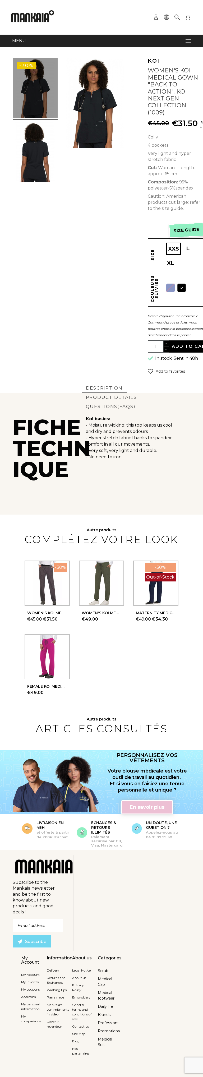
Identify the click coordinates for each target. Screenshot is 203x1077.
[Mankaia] (32, 17)
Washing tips (57, 990)
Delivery (53, 970)
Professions (108, 1022)
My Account (30, 975)
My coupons (30, 989)
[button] (166, 371)
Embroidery (81, 997)
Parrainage (55, 997)
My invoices (30, 982)
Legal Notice (81, 970)
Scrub (103, 970)
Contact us (80, 1026)
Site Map (78, 1034)
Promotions (109, 1031)
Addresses (28, 997)
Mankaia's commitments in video (58, 1009)
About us (79, 978)
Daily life (105, 1006)
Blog (75, 1041)
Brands (104, 1014)
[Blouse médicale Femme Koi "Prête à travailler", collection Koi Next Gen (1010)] (35, 89)
